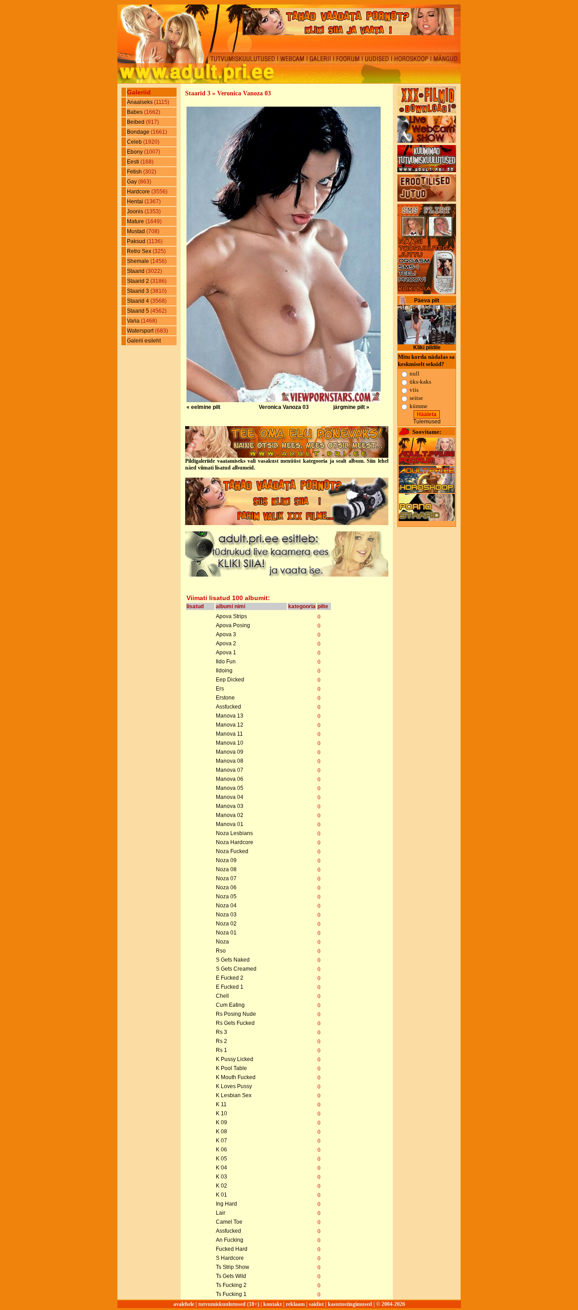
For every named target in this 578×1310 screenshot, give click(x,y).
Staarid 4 (138, 301)
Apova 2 (226, 643)
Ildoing (224, 670)
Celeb (135, 142)
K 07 (221, 1140)
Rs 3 (221, 1032)
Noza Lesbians (234, 833)
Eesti (133, 162)
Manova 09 (229, 752)
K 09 (221, 1122)
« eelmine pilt (203, 407)
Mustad (136, 231)
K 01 (221, 1195)
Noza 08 (226, 869)
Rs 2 (221, 1041)
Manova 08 (229, 761)
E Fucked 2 (229, 978)
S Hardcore (230, 1258)
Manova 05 (229, 788)
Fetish (135, 172)
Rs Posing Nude (236, 1014)
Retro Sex (140, 251)
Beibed (136, 122)
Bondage (139, 132)
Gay (132, 181)
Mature (136, 221)
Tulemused (427, 421)
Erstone (225, 698)
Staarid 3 (138, 291)
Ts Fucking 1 (231, 1294)
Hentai (135, 201)
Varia (134, 321)
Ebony (135, 152)
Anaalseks (140, 102)
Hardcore (139, 191)
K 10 (221, 1113)
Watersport (141, 331)
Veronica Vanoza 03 (284, 407)
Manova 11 (229, 734)
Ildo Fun (226, 661)
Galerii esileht (144, 341)
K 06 (221, 1149)
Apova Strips (231, 616)
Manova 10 (229, 743)
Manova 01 (229, 824)
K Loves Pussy (234, 1086)
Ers (220, 689)
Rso (221, 951)
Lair (220, 1213)
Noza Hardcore (234, 842)
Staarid (136, 271)
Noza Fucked (232, 851)
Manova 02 (229, 815)
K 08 (221, 1131)
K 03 (221, 1177)
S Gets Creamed (236, 969)
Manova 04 (229, 797)
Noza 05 (226, 896)
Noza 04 (226, 905)
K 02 (221, 1186)
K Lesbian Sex (234, 1095)
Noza (222, 942)
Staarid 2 (138, 281)
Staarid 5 (138, 311)
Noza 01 (226, 933)
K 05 (221, 1158)
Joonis (135, 211)
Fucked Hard (231, 1249)
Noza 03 (226, 914)
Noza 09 (226, 860)
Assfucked (228, 707)
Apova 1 (226, 652)
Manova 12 (229, 725)
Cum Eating (230, 1005)
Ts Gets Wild (231, 1276)
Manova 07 (229, 770)
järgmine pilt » (351, 407)
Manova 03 (229, 806)
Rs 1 (221, 1050)
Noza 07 (226, 878)
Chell (222, 996)
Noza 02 (226, 923)
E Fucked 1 (229, 987)
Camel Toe (229, 1222)
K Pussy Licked (234, 1059)
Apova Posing (233, 625)
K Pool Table (231, 1068)
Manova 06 (229, 779)
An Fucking (229, 1240)
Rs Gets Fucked (235, 1023)
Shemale (138, 261)
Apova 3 (226, 634)
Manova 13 (229, 716)
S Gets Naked (233, 960)
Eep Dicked (230, 679)
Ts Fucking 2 (231, 1285)
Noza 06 (226, 887)
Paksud (137, 241)
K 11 (221, 1104)
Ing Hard (226, 1204)
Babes (135, 112)
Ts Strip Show (232, 1267)
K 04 (221, 1167)
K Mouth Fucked (236, 1077)
